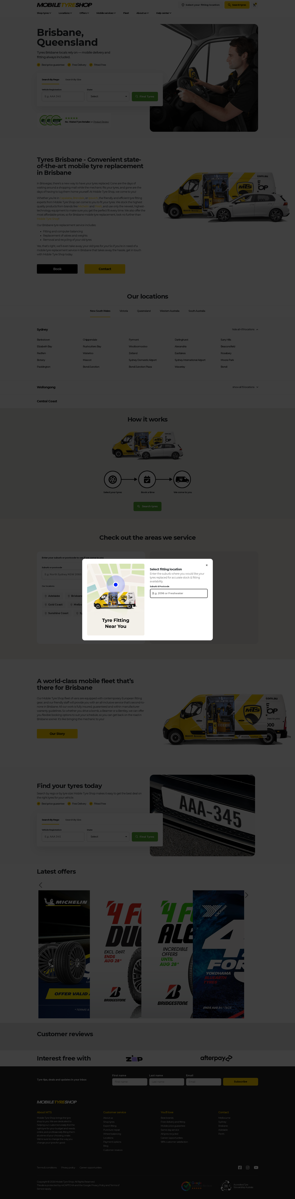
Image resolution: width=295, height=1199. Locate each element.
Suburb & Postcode (159, 586)
